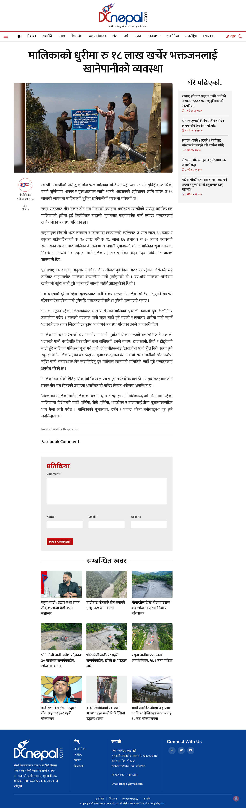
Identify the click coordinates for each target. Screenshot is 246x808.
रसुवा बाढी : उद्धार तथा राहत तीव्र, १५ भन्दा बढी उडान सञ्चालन (60, 608)
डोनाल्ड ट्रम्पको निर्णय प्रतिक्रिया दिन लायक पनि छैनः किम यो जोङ (203, 123)
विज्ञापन (113, 798)
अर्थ (126, 36)
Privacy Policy (130, 798)
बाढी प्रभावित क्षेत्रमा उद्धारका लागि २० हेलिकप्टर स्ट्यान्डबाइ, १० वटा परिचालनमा (152, 713)
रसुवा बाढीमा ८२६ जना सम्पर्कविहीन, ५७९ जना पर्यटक (152, 658)
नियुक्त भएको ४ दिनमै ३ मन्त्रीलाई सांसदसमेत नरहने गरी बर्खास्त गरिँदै (203, 143)
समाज (61, 36)
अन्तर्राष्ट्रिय (191, 36)
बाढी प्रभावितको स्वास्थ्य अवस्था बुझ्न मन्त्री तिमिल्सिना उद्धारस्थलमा (105, 713)
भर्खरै (232, 36)
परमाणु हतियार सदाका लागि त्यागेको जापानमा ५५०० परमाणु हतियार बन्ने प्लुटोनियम (204, 101)
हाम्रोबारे (100, 798)
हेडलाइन (78, 766)
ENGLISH (208, 36)
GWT (163, 803)
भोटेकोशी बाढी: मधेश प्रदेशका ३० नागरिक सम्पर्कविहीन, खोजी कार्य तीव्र (61, 660)
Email (93, 516)
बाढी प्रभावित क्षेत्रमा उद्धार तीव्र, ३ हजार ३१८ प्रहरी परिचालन (58, 713)
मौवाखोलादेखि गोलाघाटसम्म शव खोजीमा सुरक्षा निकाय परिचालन (151, 608)
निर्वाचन (31, 36)
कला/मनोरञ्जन (97, 36)
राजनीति (47, 36)
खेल (115, 36)
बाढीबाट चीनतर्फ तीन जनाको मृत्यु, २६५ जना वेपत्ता (105, 605)
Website (136, 516)
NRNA (78, 755)
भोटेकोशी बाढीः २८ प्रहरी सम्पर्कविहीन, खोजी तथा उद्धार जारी (106, 660)
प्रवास (138, 36)
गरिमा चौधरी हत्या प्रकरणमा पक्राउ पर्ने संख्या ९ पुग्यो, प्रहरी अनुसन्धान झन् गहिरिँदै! (204, 184)
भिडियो (77, 760)
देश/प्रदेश (76, 36)
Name (51, 516)
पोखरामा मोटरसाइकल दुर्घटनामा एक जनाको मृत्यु (204, 163)
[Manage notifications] (236, 799)
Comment (54, 474)
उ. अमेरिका (173, 36)
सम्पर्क (147, 798)
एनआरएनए (153, 36)
